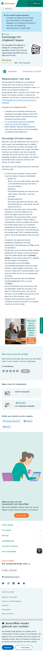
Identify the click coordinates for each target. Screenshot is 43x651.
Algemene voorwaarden (9, 597)
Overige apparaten (12, 421)
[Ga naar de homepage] (9, 3)
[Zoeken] (29, 3)
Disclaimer (5, 605)
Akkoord (7, 648)
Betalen (29, 421)
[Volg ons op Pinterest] (24, 583)
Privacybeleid (6, 609)
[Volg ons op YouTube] (19, 583)
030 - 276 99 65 (10, 570)
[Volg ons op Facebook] (3, 583)
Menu (35, 3)
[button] (3, 371)
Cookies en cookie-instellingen (11, 601)
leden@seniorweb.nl (12, 577)
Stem (25, 371)
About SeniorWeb (7, 614)
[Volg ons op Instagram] (8, 583)
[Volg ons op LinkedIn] (13, 583)
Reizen (7, 427)
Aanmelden (21, 515)
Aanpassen (25, 648)
